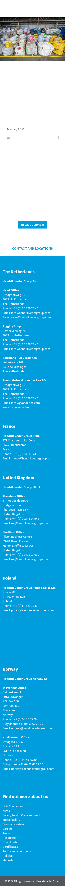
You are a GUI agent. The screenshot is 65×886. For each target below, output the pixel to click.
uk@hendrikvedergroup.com (29, 523)
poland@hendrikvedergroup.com (32, 610)
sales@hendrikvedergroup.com (31, 317)
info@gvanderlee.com (25, 403)
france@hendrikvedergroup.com (32, 458)
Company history (13, 824)
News (6, 811)
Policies (8, 856)
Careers (7, 829)
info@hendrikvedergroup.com (30, 313)
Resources (9, 838)
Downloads (10, 842)
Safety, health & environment (21, 815)
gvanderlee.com (24, 407)
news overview (32, 224)
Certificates (10, 847)
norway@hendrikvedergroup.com (32, 728)
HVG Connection (13, 806)
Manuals (8, 860)
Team (6, 833)
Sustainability (11, 820)
